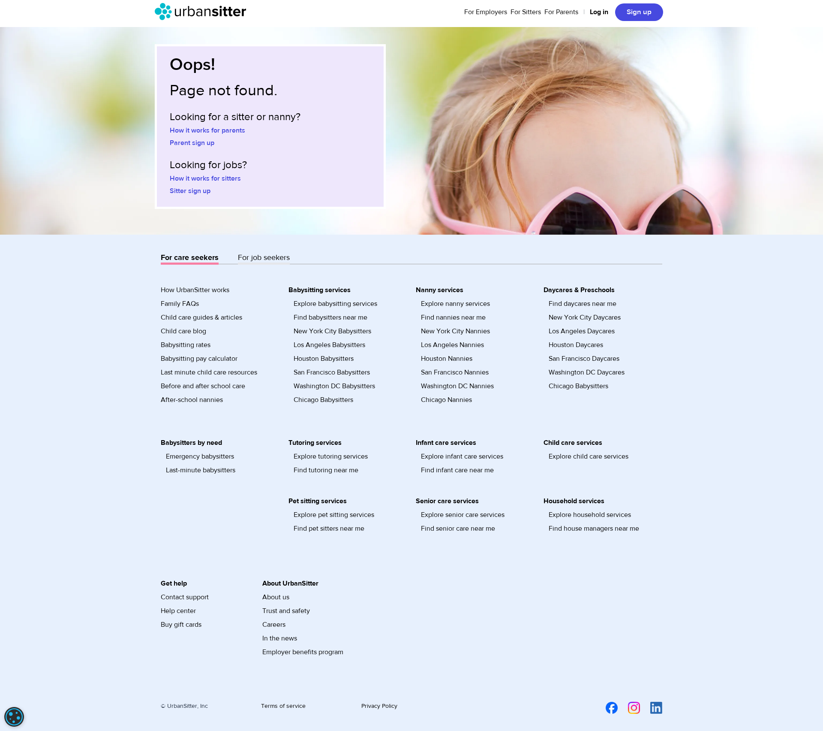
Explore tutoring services (331, 456)
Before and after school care (203, 386)
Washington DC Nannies (457, 386)
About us (275, 597)
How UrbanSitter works (195, 290)
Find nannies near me (453, 317)
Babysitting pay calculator (199, 358)
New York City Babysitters (332, 331)
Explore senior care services (463, 514)
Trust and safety (286, 611)
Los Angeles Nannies (452, 345)
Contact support (185, 597)
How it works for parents (207, 130)
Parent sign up (192, 143)
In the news (279, 638)
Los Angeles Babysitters (329, 345)
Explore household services (590, 514)
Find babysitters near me (330, 317)
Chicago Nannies (446, 400)
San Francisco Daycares (584, 358)
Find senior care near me (458, 528)
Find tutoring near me (326, 470)
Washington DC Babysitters (334, 386)
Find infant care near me (457, 470)
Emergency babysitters (200, 456)
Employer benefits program (302, 652)
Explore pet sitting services (334, 514)
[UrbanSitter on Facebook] (606, 707)
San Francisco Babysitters (332, 372)
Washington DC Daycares (587, 372)
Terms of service (283, 706)
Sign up (639, 12)
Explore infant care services (462, 456)
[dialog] (14, 717)
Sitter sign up (190, 191)
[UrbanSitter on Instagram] (629, 707)
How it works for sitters (205, 178)
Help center (178, 611)
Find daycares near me (582, 303)
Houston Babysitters (324, 358)
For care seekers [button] (190, 258)
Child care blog (183, 331)
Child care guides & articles (201, 317)
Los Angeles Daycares (582, 331)
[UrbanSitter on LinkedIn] (651, 707)
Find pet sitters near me (329, 528)
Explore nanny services (455, 303)
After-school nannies (192, 400)
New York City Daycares (585, 317)
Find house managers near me (594, 528)
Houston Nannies (446, 358)
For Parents (561, 12)
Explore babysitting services (335, 303)
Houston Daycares (576, 345)
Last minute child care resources (209, 372)
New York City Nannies (455, 331)
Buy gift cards (181, 624)
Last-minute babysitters (200, 470)
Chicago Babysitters (323, 400)
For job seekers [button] (264, 258)
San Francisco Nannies (455, 372)
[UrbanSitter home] (203, 11)
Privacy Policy (379, 706)
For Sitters (526, 12)
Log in (599, 12)
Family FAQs (180, 303)
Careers (273, 624)
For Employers (485, 12)
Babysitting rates (185, 345)
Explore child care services (588, 456)
